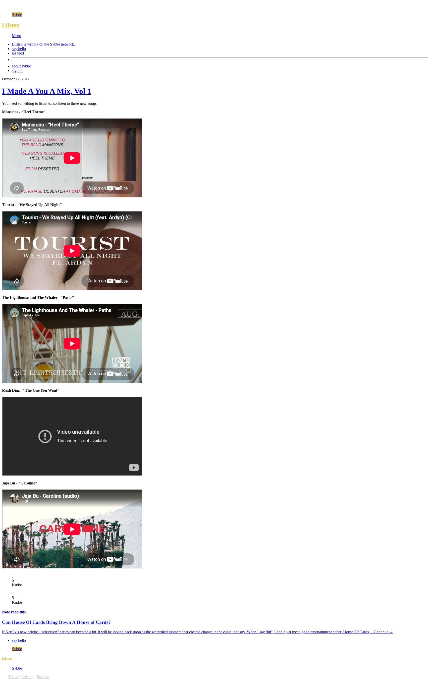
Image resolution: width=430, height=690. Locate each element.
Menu (16, 36)
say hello (19, 49)
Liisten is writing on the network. (43, 44)
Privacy (27, 677)
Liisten (11, 25)
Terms (13, 677)
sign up (17, 70)
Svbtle (17, 14)
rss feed (18, 53)
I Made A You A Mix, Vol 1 (46, 91)
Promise (43, 677)
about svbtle (21, 66)
